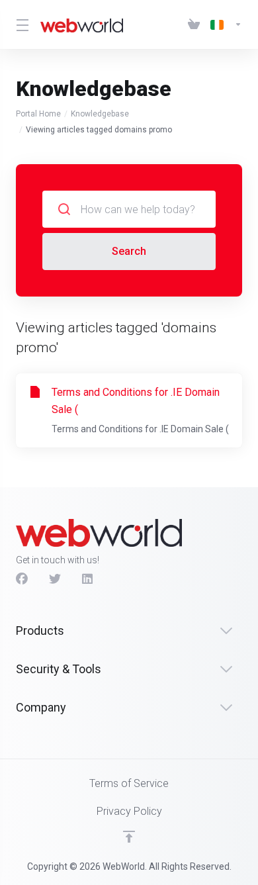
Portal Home (38, 113)
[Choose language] (223, 24)
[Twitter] (54, 579)
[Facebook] (21, 579)
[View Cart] (194, 24)
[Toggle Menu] (20, 24)
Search (129, 251)
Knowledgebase (100, 113)
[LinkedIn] (88, 579)
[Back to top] (129, 836)
